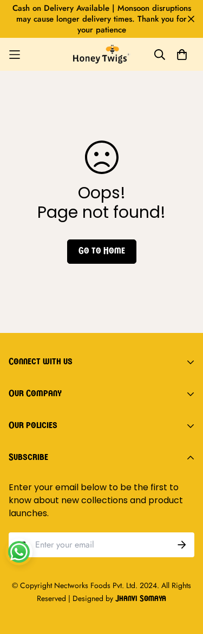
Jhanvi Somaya (140, 599)
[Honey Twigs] (102, 54)
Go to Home (101, 251)
